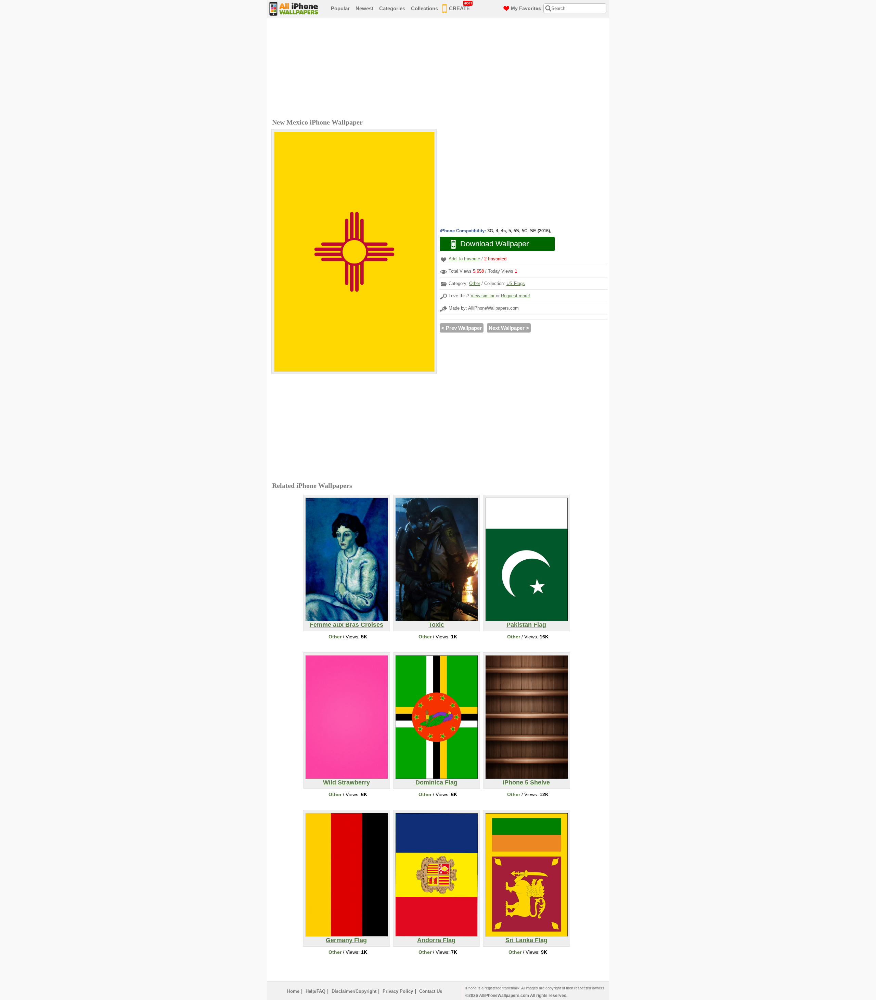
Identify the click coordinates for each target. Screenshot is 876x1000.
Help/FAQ (315, 991)
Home (293, 991)
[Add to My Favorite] (443, 259)
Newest (364, 8)
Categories (392, 8)
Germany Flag (346, 940)
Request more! (515, 295)
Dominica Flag (436, 782)
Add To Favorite (464, 258)
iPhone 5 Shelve (526, 782)
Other (474, 283)
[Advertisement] (439, 69)
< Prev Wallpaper (461, 328)
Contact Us (430, 991)
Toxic (436, 624)
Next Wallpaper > (509, 328)
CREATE (460, 6)
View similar (482, 295)
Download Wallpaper (494, 243)
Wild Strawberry (346, 782)
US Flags (515, 283)
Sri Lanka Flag (526, 940)
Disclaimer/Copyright (354, 991)
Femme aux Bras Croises (346, 624)
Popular (340, 8)
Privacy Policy (398, 991)
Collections (424, 8)
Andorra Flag (436, 940)
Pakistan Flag (526, 624)
